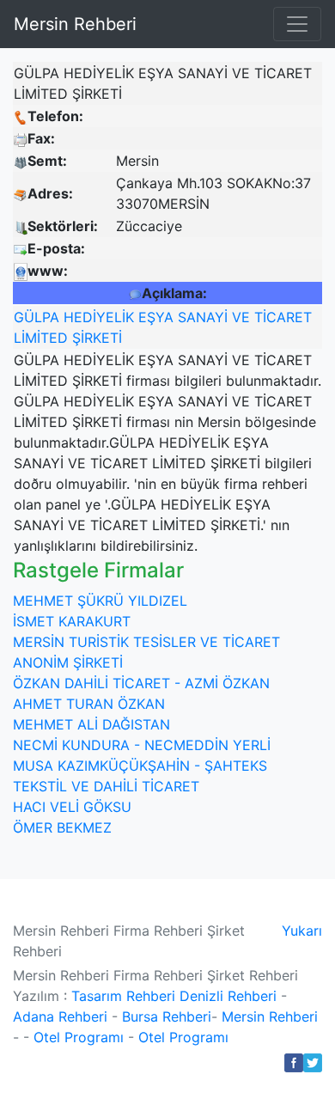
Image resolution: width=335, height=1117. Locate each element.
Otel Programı (79, 1037)
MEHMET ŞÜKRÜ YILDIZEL (100, 600)
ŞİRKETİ (97, 337)
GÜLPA (36, 317)
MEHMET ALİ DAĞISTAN (91, 724)
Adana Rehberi (60, 1016)
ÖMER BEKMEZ (62, 827)
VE (241, 317)
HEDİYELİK (99, 317)
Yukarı (302, 930)
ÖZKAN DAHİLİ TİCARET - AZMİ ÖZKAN (141, 683)
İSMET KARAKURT (72, 621)
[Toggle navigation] (297, 24)
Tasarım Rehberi (123, 995)
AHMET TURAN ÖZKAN (89, 703)
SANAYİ (203, 317)
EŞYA (156, 317)
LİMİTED (41, 337)
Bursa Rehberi (166, 1016)
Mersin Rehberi (75, 24)
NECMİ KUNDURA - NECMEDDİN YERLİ (142, 745)
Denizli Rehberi (228, 995)
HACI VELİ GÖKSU (72, 806)
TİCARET (283, 317)
